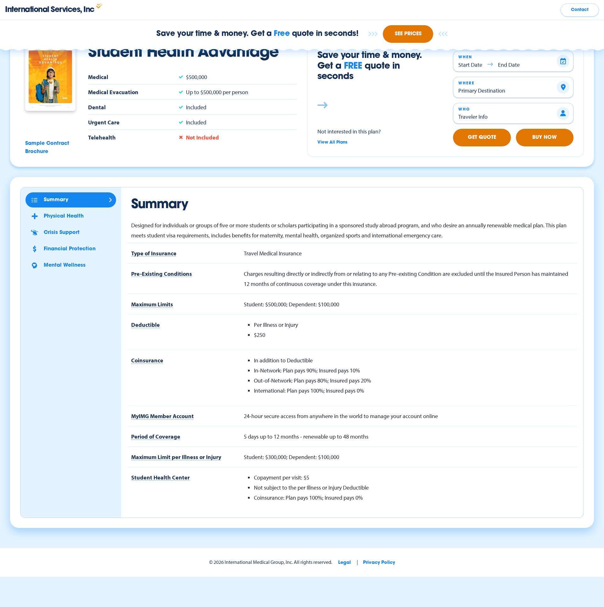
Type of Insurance (153, 253)
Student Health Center (160, 477)
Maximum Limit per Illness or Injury (176, 457)
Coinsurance (147, 360)
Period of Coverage (155, 436)
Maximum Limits (152, 304)
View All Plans (332, 142)
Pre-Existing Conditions (161, 273)
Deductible (145, 324)
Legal (344, 562)
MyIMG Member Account (162, 416)
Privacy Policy (379, 562)
